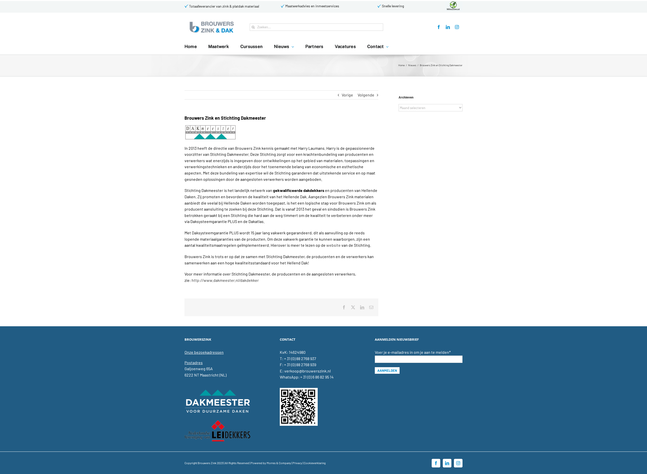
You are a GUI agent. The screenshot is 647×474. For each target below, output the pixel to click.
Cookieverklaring (315, 463)
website (333, 245)
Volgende (366, 94)
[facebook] (439, 27)
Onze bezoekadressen (204, 352)
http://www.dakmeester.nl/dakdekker (225, 280)
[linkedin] (448, 27)
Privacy (297, 463)
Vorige (347, 94)
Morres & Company (279, 463)
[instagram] (457, 27)
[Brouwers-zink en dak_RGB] (211, 22)
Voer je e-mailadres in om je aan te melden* (413, 352)
